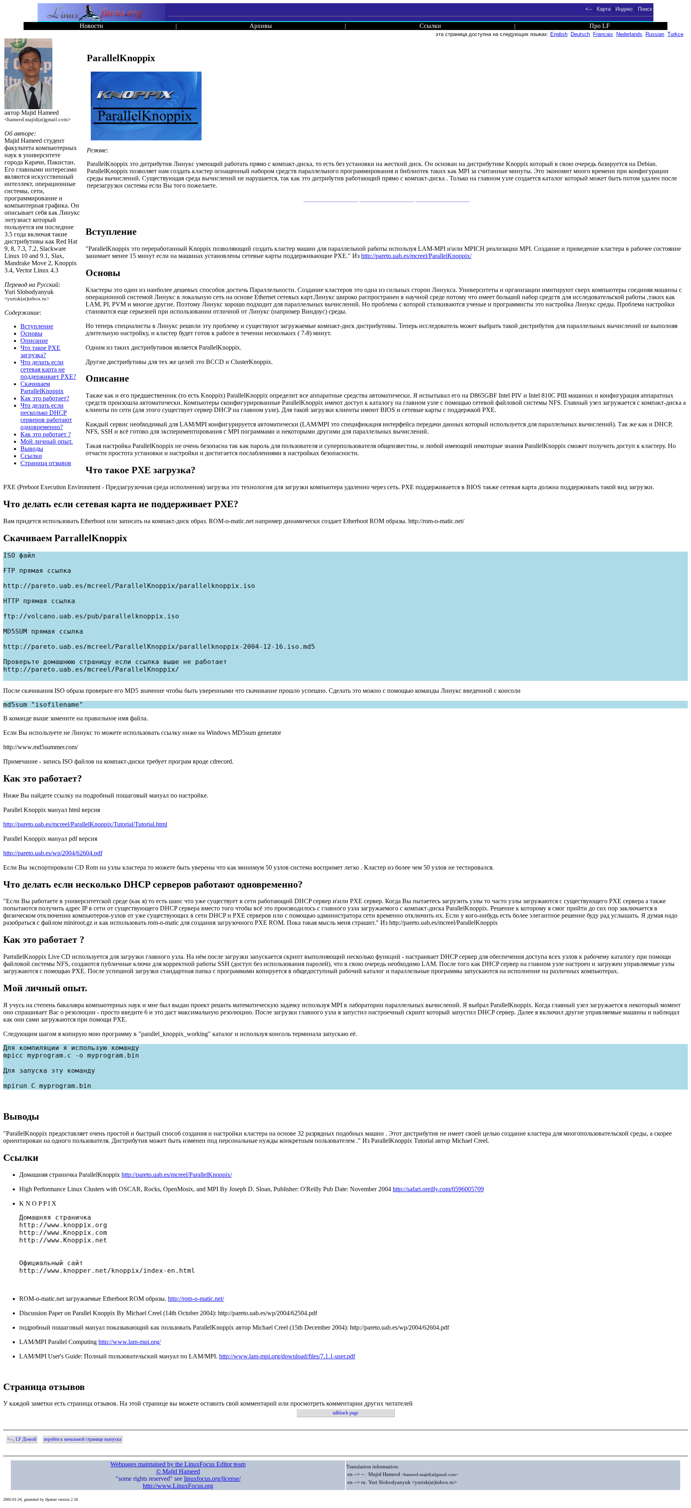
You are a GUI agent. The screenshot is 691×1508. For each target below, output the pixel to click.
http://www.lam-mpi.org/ (129, 1341)
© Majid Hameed (178, 1471)
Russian (654, 34)
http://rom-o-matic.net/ (196, 1298)
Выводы (31, 448)
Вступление (36, 326)
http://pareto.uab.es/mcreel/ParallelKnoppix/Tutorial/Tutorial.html (85, 824)
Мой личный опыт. (46, 441)
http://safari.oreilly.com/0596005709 (438, 1189)
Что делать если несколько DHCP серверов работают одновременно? (46, 416)
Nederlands (629, 34)
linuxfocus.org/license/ (212, 1478)
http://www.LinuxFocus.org (178, 1485)
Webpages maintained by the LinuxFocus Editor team (178, 1464)
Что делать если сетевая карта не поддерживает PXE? (48, 369)
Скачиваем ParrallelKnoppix (42, 387)
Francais (603, 34)
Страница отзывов (45, 463)
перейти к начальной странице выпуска (82, 1439)
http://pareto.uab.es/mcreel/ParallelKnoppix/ (416, 255)
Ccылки (31, 455)
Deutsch (580, 34)
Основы (31, 333)
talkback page (345, 1413)
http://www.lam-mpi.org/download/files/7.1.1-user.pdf (287, 1356)
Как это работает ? (45, 434)
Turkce (675, 34)
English (558, 34)
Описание (34, 340)
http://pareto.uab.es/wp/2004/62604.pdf (52, 853)
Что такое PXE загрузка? (40, 351)
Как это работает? (44, 398)
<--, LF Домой (21, 1439)
